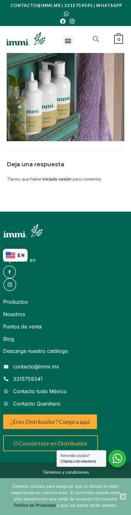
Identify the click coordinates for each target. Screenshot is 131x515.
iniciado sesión (57, 179)
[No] (123, 496)
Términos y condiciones (65, 472)
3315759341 (78, 5)
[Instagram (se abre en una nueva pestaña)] (71, 21)
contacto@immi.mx (35, 5)
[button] (68, 41)
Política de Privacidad (35, 505)
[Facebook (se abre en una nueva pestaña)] (63, 21)
